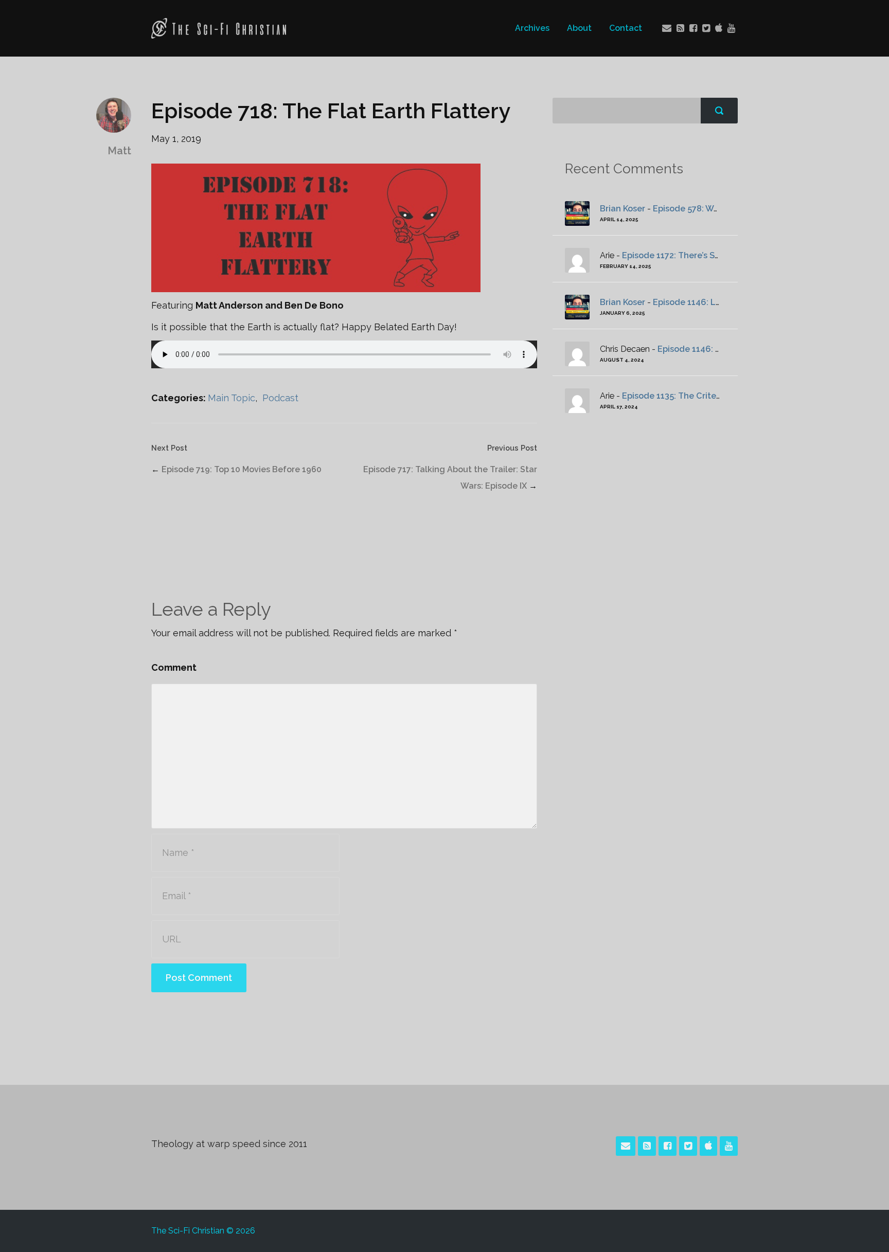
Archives (532, 28)
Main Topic (231, 397)
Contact (625, 28)
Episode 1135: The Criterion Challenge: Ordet (713, 396)
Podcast (280, 397)
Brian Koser (622, 208)
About (579, 28)
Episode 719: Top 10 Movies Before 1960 (242, 469)
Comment (174, 667)
